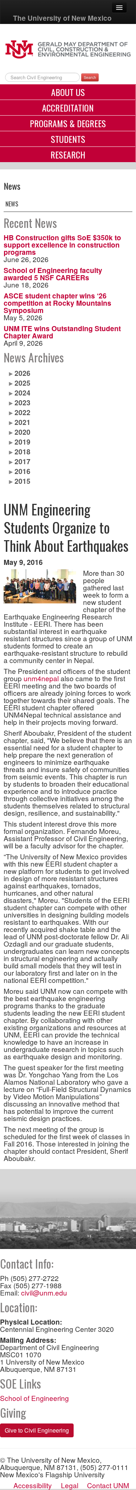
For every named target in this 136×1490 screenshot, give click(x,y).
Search (90, 77)
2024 (22, 392)
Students (68, 138)
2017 (22, 461)
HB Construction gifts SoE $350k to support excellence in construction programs (62, 244)
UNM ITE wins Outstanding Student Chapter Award (62, 332)
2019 (22, 441)
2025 (22, 382)
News (11, 204)
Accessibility (32, 1485)
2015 (22, 481)
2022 (22, 412)
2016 (22, 471)
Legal (69, 1485)
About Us (68, 92)
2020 (22, 432)
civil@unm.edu (44, 1292)
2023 (22, 402)
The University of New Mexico (62, 18)
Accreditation (68, 107)
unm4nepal (41, 678)
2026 (22, 373)
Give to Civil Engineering (37, 1430)
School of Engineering (34, 1398)
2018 (22, 451)
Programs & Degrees (68, 123)
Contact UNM (108, 1485)
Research (67, 154)
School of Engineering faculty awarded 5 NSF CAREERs (53, 273)
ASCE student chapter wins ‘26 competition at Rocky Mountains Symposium (57, 302)
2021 (22, 422)
